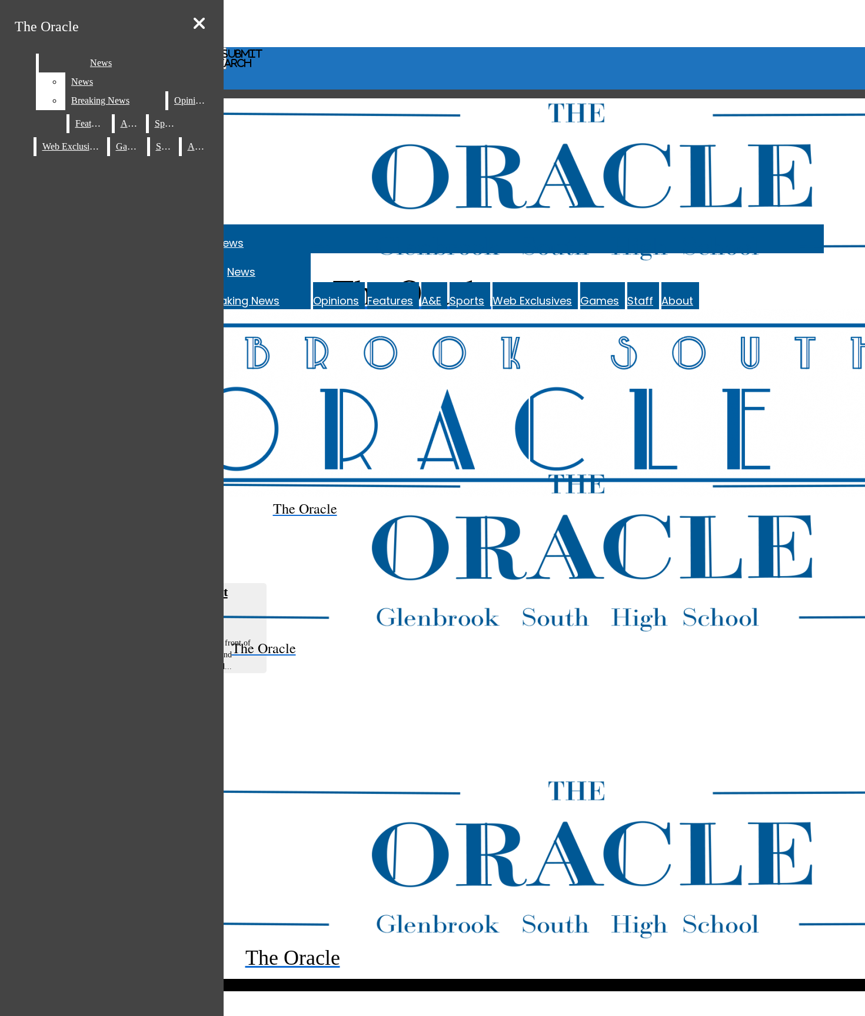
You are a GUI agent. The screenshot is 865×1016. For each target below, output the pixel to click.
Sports (467, 300)
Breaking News (241, 300)
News (229, 243)
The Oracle (47, 26)
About (677, 300)
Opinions (336, 300)
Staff (640, 300)
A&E (431, 300)
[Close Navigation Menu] (199, 24)
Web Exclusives (532, 300)
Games (599, 300)
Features (390, 300)
